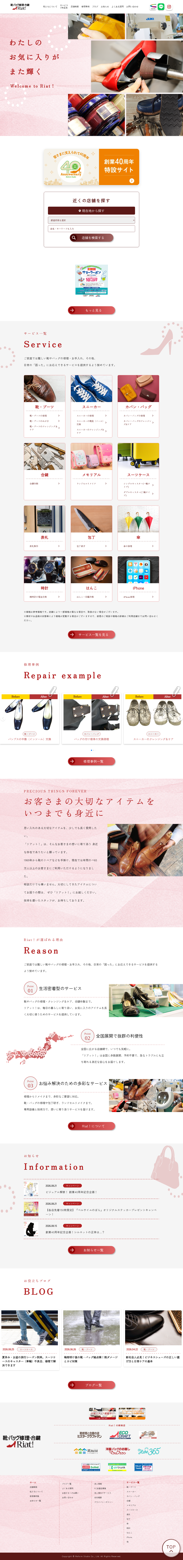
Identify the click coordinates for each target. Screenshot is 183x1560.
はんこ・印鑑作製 (85, 596)
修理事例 (85, 7)
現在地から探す (92, 210)
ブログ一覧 (66, 1483)
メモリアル (131, 1505)
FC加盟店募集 (100, 1488)
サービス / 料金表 (64, 6)
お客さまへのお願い (70, 1493)
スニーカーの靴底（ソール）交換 (90, 422)
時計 (128, 1528)
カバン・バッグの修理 (134, 415)
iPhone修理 (129, 596)
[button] (180, 718)
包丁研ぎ (81, 546)
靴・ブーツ (131, 1487)
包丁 (128, 1519)
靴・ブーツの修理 (38, 415)
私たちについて (50, 7)
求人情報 (98, 1483)
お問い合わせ (132, 7)
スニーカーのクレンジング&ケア (90, 431)
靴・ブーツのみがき (39, 421)
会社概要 (98, 1497)
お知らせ (105, 7)
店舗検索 (75, 7)
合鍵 (128, 1500)
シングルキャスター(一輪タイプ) (137, 485)
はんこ (129, 1532)
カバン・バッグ (133, 1496)
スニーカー (131, 1491)
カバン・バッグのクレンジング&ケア (137, 422)
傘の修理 (128, 546)
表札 (128, 1514)
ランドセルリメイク (86, 483)
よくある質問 (118, 7)
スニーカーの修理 (85, 415)
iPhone (129, 1537)
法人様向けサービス (102, 1493)
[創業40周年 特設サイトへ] (91, 167)
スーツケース (132, 1509)
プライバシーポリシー (103, 1502)
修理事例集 (34, 1496)
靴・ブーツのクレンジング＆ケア (43, 428)
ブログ (95, 7)
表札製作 (34, 546)
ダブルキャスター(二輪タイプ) (137, 493)
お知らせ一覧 (35, 1500)
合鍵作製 (34, 483)
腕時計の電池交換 (38, 596)
